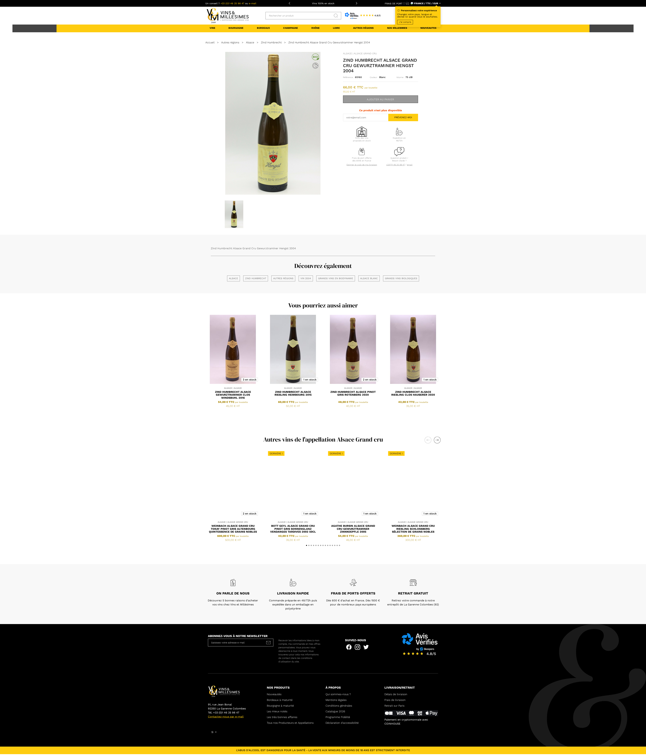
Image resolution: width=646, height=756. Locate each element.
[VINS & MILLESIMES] (227, 18)
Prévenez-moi (403, 117)
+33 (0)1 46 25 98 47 (232, 3)
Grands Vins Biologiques (401, 278)
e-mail (252, 3)
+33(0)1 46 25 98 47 (395, 165)
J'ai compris (405, 22)
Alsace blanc (369, 278)
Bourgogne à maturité (280, 705)
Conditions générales (339, 705)
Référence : (348, 77)
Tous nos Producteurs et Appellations (290, 722)
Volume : (400, 77)
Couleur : (374, 77)
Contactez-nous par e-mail (226, 716)
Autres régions (283, 278)
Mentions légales (336, 700)
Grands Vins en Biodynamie (335, 278)
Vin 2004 (305, 278)
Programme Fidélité (338, 717)
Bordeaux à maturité (280, 700)
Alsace (233, 278)
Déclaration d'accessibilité (342, 722)
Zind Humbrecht (255, 278)
